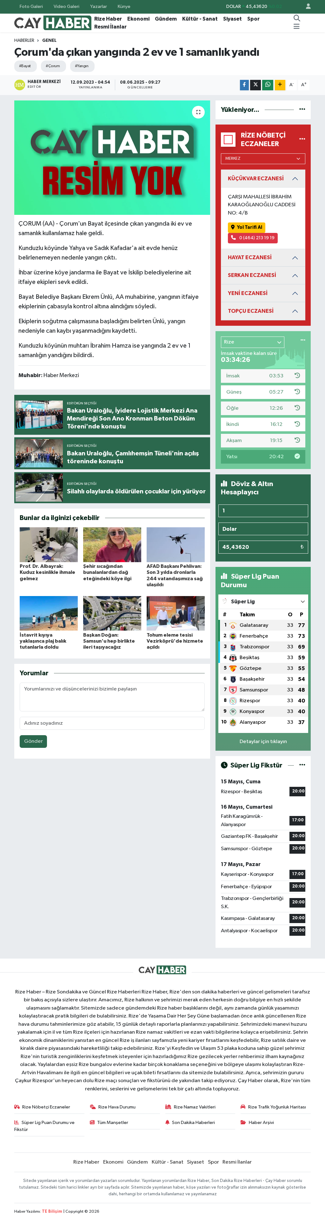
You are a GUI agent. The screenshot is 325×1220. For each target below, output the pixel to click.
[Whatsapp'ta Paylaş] (267, 85)
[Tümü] (302, 109)
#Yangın (81, 66)
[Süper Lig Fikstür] (302, 765)
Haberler (24, 40)
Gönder (33, 741)
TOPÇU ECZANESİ (251, 311)
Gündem (166, 19)
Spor (253, 19)
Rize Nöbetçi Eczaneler (46, 1107)
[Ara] (297, 19)
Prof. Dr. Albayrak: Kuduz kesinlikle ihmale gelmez (47, 572)
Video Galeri (66, 6)
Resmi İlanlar (110, 26)
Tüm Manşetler (112, 1122)
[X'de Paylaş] (255, 85)
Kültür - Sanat (200, 19)
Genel (49, 40)
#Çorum (53, 66)
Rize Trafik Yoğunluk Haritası (277, 1107)
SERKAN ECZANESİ (252, 275)
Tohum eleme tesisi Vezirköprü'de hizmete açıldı (175, 641)
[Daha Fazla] (280, 85)
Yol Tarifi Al (249, 227)
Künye (124, 6)
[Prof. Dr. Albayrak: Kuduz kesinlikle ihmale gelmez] (49, 544)
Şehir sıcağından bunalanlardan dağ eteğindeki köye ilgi (107, 572)
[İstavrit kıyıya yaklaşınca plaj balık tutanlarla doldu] (49, 613)
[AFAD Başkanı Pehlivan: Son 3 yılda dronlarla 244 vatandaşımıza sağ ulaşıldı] (176, 544)
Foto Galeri (31, 6)
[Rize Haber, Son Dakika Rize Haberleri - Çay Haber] (53, 22)
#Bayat (25, 66)
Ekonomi (138, 19)
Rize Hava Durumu (117, 1107)
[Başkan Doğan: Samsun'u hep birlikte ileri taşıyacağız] (112, 613)
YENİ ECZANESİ (248, 293)
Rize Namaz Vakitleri (195, 1107)
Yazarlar (98, 6)
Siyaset (232, 19)
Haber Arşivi (261, 1122)
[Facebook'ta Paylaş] (244, 85)
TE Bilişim (52, 1212)
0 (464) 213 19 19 (256, 237)
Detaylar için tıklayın (263, 741)
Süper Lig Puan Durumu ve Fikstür (44, 1126)
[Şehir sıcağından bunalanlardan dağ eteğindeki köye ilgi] (112, 544)
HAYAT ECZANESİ (250, 257)
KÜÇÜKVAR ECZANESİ (256, 178)
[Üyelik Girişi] (306, 7)
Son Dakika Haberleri (193, 1122)
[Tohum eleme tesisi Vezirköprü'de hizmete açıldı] (176, 613)
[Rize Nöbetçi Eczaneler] (302, 139)
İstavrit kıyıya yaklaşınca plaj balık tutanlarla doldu (43, 641)
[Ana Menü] (297, 27)
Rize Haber (108, 19)
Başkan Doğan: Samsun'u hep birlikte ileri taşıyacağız (109, 641)
